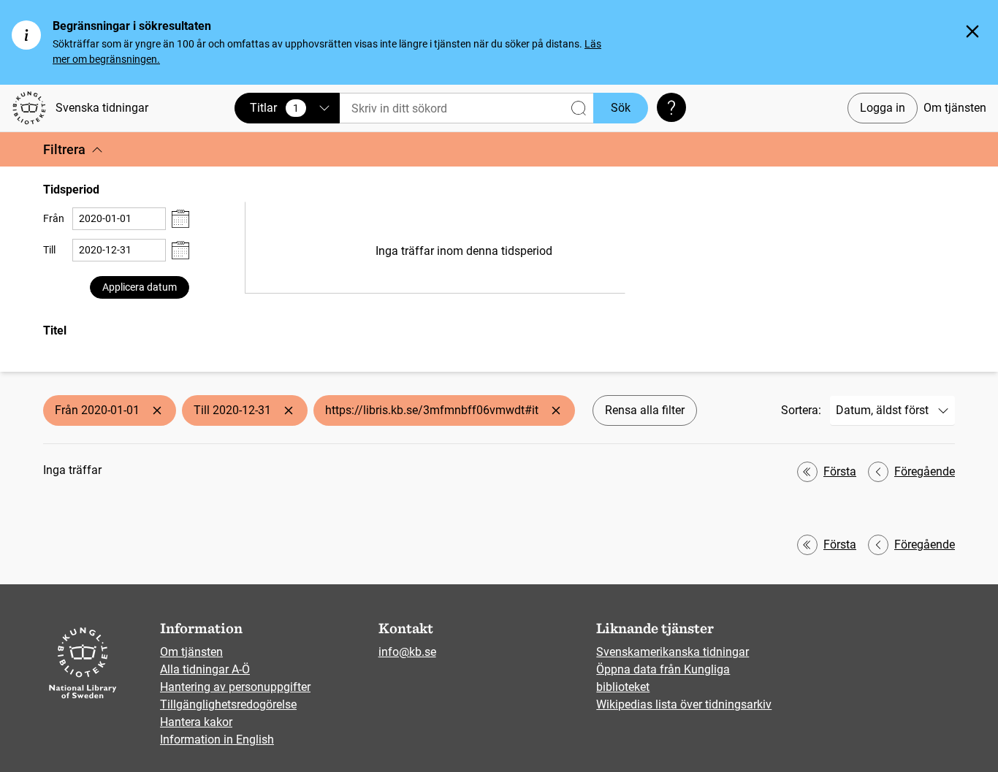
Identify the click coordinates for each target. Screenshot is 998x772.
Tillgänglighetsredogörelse (228, 704)
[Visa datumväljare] (180, 219)
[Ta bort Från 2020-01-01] (157, 410)
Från (53, 218)
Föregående (924, 471)
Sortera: (801, 410)
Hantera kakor (196, 722)
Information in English (217, 739)
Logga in (882, 108)
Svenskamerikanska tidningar (672, 652)
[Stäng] (972, 31)
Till (49, 250)
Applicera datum (139, 287)
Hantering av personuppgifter (235, 687)
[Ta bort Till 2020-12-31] (288, 410)
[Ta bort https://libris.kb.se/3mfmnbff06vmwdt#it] (556, 410)
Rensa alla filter (645, 410)
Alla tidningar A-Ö (205, 669)
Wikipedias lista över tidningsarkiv (684, 704)
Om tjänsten (954, 108)
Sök (621, 108)
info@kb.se (407, 652)
